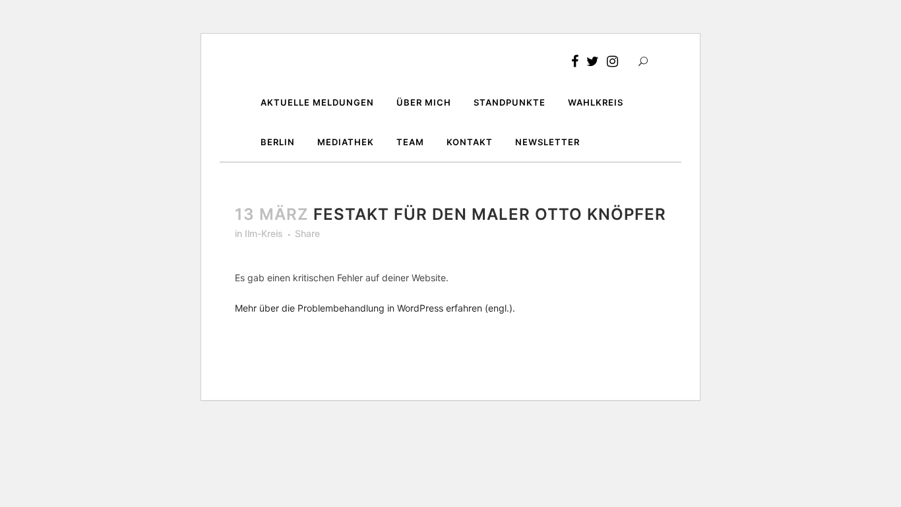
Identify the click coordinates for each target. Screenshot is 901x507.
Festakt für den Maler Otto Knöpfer (489, 214)
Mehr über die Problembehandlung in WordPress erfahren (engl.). (375, 308)
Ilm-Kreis (264, 233)
